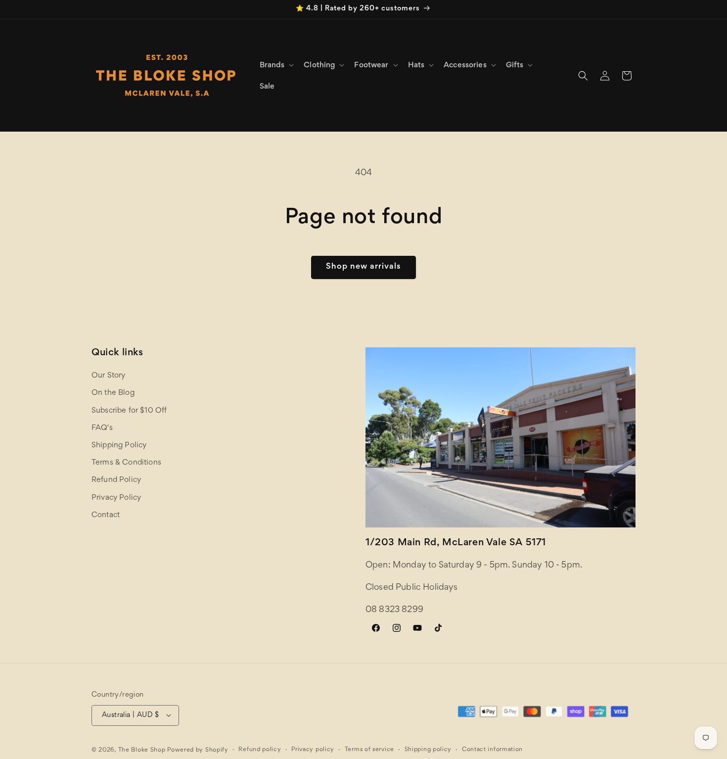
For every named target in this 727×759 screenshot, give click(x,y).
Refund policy (259, 749)
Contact (105, 515)
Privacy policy (312, 749)
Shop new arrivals (363, 267)
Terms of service (369, 749)
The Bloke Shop (142, 750)
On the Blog (113, 393)
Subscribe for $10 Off (129, 410)
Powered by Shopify (197, 750)
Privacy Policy (116, 497)
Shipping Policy (118, 445)
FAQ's (102, 428)
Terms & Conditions (126, 463)
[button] (276, 65)
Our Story (108, 376)
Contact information (492, 749)
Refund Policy (116, 480)
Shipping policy (428, 749)
